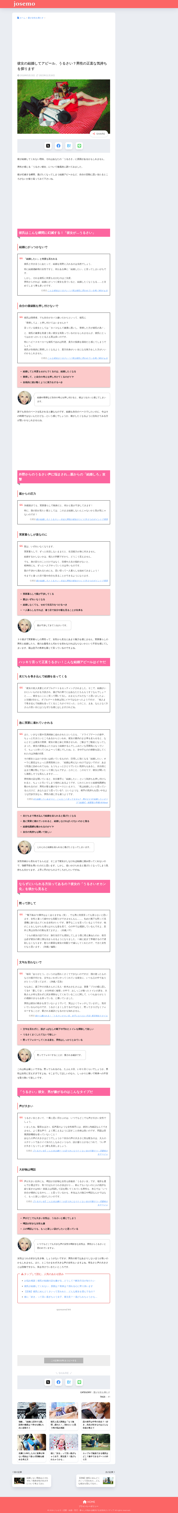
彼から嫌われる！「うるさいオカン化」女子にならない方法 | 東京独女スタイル (71, 1016)
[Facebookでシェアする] (58, 145)
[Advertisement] (63, 40)
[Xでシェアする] (48, 145)
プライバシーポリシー (88, 1506)
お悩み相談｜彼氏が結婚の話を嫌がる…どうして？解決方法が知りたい (59, 1280)
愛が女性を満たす (101, 1392)
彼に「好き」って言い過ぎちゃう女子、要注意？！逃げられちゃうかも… (60, 1297)
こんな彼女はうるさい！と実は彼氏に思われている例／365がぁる (77, 290)
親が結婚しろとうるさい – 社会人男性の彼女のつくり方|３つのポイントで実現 (72, 519)
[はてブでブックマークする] (68, 145)
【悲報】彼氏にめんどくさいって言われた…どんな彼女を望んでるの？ (59, 1291)
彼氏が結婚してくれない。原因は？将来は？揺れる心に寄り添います (58, 1286)
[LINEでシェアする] (79, 145)
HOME (91, 1501)
